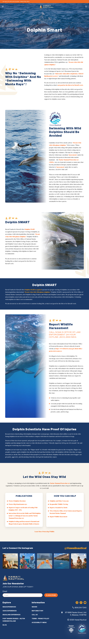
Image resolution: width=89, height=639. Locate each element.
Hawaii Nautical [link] (80, 620)
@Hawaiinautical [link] (75, 548)
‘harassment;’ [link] (73, 155)
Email (5, 591)
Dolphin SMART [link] (30, 229)
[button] (4, 6)
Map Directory (37, 611)
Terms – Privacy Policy (40, 619)
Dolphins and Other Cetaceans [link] (59, 501)
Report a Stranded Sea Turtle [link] (58, 508)
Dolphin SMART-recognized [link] (33, 290)
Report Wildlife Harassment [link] (58, 517)
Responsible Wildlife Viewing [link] (59, 504)
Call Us (35, 615)
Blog (5, 625)
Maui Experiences (9, 607)
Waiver (34, 607)
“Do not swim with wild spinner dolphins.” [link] (37, 292)
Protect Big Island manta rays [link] (18, 504)
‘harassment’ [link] (60, 167)
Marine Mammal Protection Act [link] (60, 483)
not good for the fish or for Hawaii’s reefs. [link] (70, 85)
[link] (46, 6)
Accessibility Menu (39, 622)
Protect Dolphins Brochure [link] (17, 501)
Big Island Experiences (11, 615)
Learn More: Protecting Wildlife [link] (44, 532)
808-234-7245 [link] (80, 607)
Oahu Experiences (10, 611)
